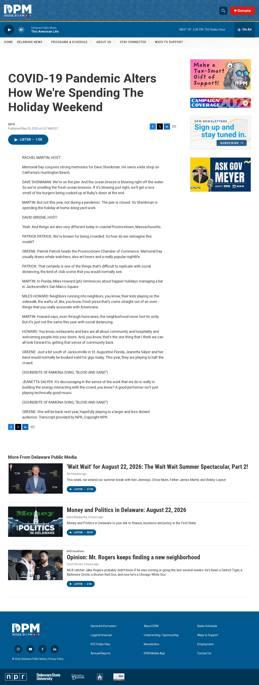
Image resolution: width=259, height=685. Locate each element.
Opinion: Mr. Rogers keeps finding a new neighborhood (133, 557)
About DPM (151, 626)
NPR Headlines (75, 551)
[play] (9, 29)
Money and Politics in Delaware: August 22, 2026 (126, 509)
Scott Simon (75, 564)
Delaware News (29, 42)
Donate (244, 10)
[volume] (21, 29)
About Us (103, 42)
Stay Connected (133, 42)
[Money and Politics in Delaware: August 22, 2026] (35, 522)
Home (8, 42)
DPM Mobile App (154, 653)
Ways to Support (169, 42)
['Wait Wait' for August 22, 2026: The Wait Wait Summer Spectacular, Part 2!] (35, 478)
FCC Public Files (100, 644)
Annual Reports (100, 653)
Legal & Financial (101, 635)
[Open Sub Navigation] (45, 42)
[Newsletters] (220, 132)
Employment (205, 644)
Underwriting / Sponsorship (161, 635)
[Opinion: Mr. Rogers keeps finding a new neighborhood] (35, 565)
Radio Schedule (207, 626)
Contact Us (204, 653)
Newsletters (151, 644)
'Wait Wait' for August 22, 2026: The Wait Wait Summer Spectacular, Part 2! (157, 466)
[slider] (27, 29)
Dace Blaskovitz (77, 517)
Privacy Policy (56, 659)
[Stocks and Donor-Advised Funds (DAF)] (220, 74)
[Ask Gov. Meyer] (220, 175)
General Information (103, 626)
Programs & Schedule (69, 42)
